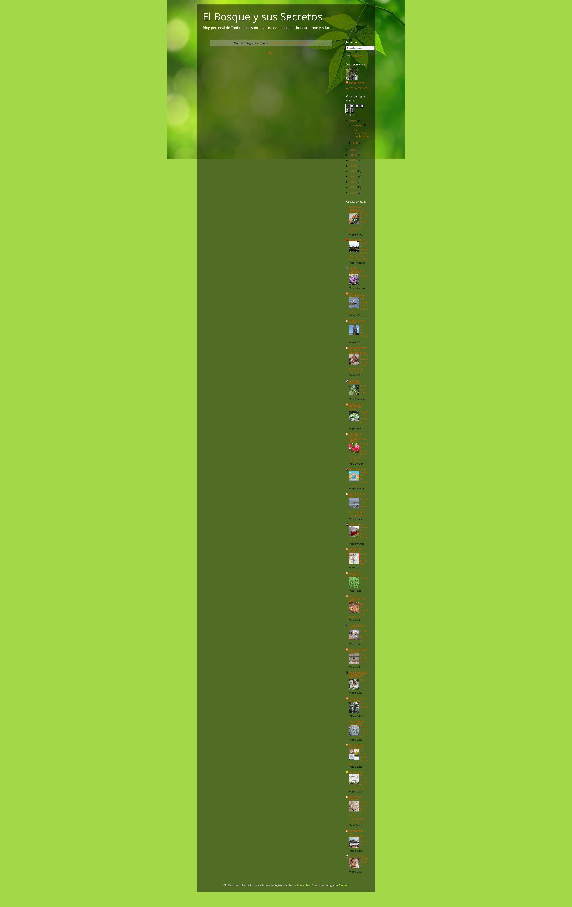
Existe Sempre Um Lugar (358, 699)
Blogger (344, 885)
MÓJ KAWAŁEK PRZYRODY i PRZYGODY (358, 675)
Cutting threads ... (364, 636)
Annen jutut (356, 240)
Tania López (356, 83)
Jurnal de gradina (354, 574)
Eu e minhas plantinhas (356, 722)
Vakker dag (356, 524)
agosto (358, 125)
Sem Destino (364, 707)
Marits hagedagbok (357, 295)
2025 (353, 149)
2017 (353, 182)
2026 (353, 120)
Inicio (271, 52)
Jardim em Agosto (363, 390)
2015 (353, 192)
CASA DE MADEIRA (354, 382)
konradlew (303, 885)
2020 (353, 166)
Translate (358, 56)
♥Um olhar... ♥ (364, 841)
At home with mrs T (357, 627)
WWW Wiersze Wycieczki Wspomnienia (358, 350)
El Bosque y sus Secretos (262, 16)
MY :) (363, 680)
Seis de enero (357, 469)
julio (356, 143)
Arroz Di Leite (357, 856)
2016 (353, 187)
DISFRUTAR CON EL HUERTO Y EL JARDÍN (357, 437)
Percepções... (357, 772)
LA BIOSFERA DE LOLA (357, 495)
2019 (353, 171)
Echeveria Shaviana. (364, 731)
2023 (353, 160)
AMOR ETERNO (364, 862)
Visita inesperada (364, 658)
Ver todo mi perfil (357, 88)
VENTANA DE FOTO (357, 322)
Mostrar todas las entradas (289, 43)
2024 (353, 155)
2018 (353, 176)
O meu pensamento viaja (357, 598)
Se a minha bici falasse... (358, 651)
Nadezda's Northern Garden (355, 407)
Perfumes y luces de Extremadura (357, 209)
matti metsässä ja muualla (356, 270)
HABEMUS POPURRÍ (363, 559)
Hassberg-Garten (355, 798)
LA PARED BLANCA (355, 550)
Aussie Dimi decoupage (356, 746)
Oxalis (364, 578)
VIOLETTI (363, 277)
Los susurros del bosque (360, 133)
